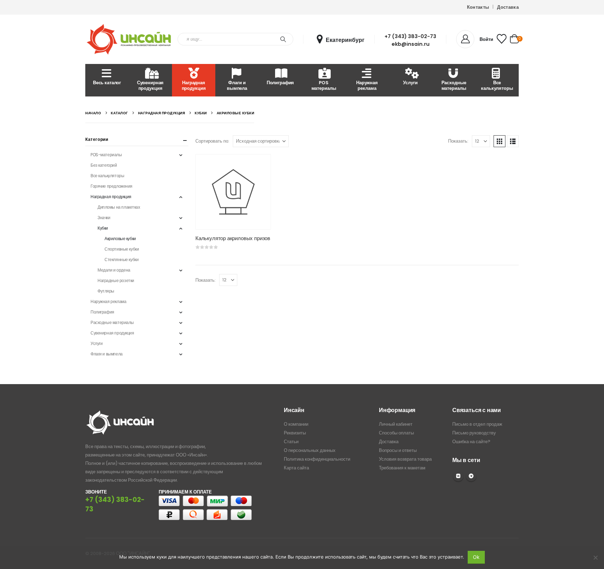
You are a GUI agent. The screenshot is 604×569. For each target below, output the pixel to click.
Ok (476, 557)
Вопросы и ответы (398, 450)
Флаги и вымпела (237, 85)
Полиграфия (280, 82)
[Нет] (595, 557)
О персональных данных (310, 450)
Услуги (410, 82)
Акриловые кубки (120, 239)
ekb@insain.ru (410, 44)
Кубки (103, 228)
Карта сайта (296, 467)
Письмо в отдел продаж (477, 424)
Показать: (458, 141)
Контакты (478, 7)
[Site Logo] (129, 39)
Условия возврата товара (405, 459)
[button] (499, 141)
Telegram (471, 476)
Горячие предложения (111, 186)
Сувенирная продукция (150, 85)
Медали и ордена (114, 270)
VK (458, 476)
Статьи (291, 441)
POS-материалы (106, 155)
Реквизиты (295, 433)
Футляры (106, 291)
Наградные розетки (116, 280)
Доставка (508, 7)
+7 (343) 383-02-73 (410, 36)
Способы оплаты (396, 433)
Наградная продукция (194, 85)
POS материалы (323, 85)
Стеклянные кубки (121, 259)
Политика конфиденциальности (317, 459)
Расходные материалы (453, 85)
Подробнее (259, 166)
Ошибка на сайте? (471, 441)
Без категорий (104, 165)
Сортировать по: (212, 141)
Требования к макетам (402, 467)
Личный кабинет (395, 424)
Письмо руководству (474, 433)
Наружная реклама (367, 85)
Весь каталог (107, 82)
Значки (104, 218)
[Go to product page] (233, 191)
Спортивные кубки (122, 249)
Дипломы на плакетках (119, 207)
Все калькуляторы (497, 85)
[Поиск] (283, 39)
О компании (296, 424)
